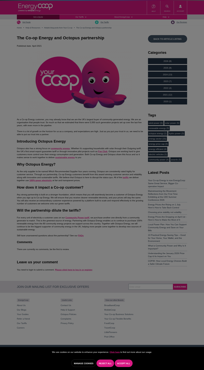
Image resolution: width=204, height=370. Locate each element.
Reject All (105, 363)
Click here (115, 352)
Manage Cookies (83, 363)
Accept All (123, 363)
